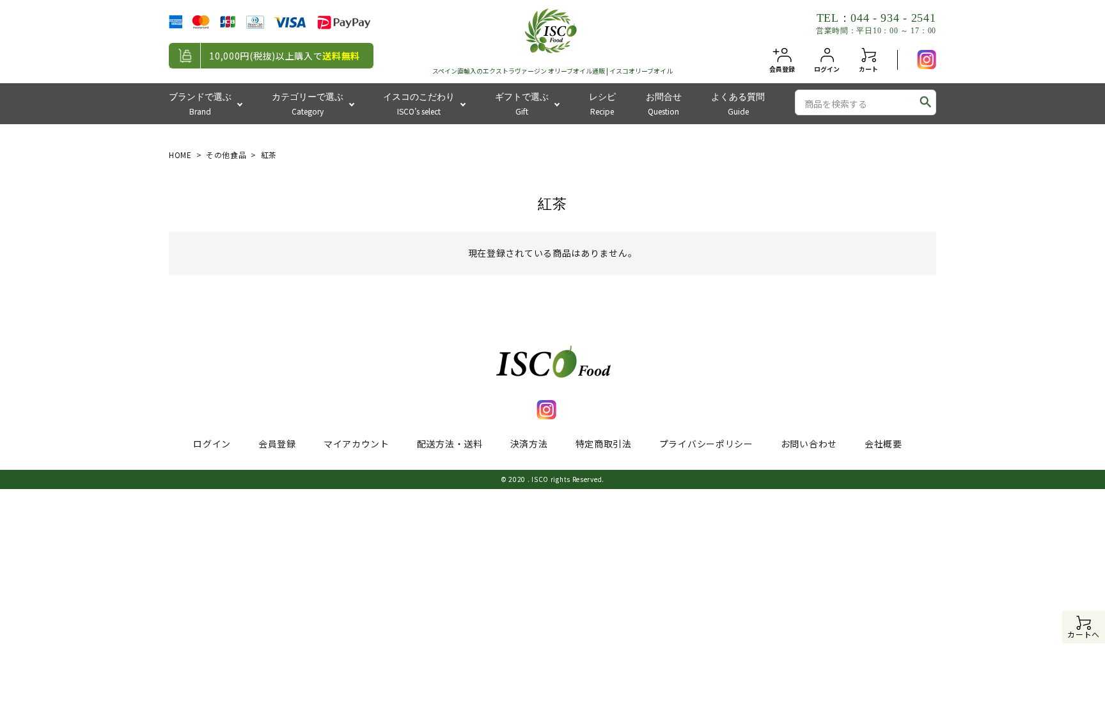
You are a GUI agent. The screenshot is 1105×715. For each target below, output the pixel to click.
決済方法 (529, 443)
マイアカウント (356, 443)
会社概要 (883, 443)
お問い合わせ (809, 443)
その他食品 (226, 154)
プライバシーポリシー (706, 443)
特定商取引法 (604, 443)
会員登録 (277, 443)
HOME (180, 154)
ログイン (212, 443)
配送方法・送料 (450, 443)
